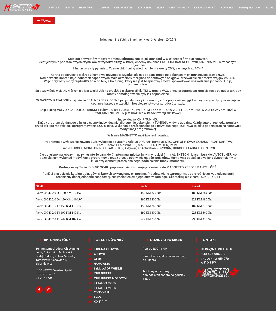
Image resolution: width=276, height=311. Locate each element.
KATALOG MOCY (205, 7)
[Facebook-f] (39, 289)
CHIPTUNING (177, 7)
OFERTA (69, 7)
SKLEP (160, 7)
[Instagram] (48, 289)
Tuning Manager (250, 7)
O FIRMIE (53, 7)
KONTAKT (227, 7)
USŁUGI (104, 7)
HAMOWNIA (86, 7)
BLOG (269, 7)
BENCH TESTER (123, 7)
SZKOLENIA (145, 7)
